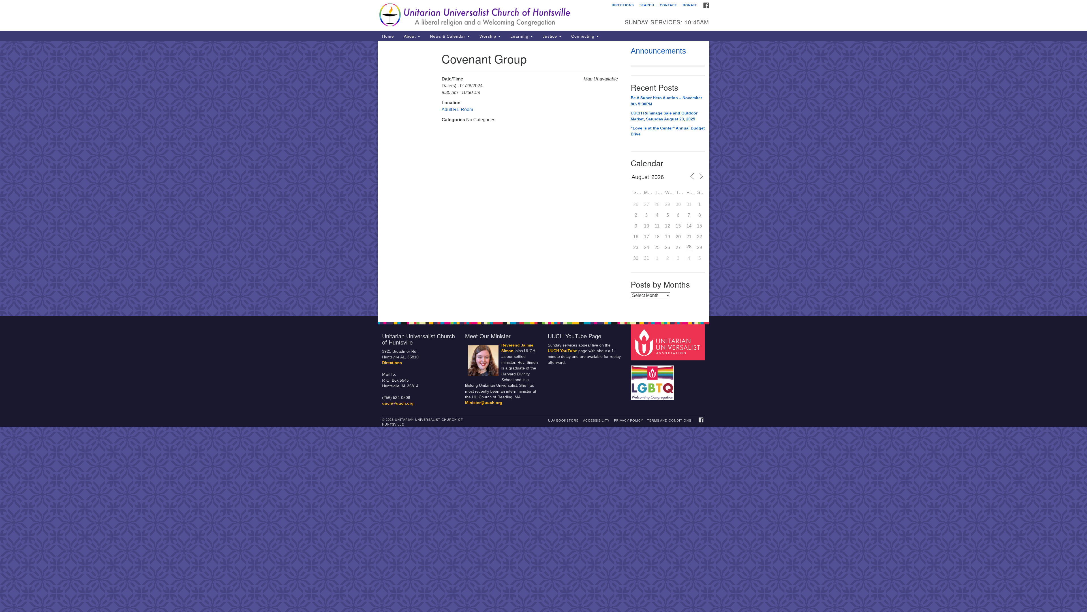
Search (646, 5)
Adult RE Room (457, 109)
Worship (488, 36)
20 (678, 236)
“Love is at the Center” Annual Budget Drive (668, 131)
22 (699, 236)
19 (667, 236)
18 (657, 236)
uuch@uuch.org (398, 403)
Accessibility (596, 420)
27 (646, 204)
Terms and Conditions (669, 420)
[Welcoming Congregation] (653, 380)
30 (678, 204)
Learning (519, 36)
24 (646, 247)
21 (689, 236)
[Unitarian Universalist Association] (669, 342)
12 (667, 226)
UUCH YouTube (562, 351)
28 (657, 204)
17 (646, 236)
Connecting (583, 36)
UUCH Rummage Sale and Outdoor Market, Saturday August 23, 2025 (664, 116)
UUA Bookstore (563, 420)
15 (699, 226)
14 (689, 226)
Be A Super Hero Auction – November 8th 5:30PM (666, 100)
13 (678, 226)
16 (635, 236)
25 (657, 247)
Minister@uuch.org (483, 403)
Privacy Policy (628, 420)
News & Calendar (448, 36)
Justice (550, 36)
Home (388, 36)
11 (657, 226)
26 (635, 204)
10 (646, 226)
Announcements (658, 51)
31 (689, 204)
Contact (668, 5)
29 (667, 204)
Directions (623, 5)
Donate (690, 5)
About (410, 36)
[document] (543, 178)
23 (635, 247)
